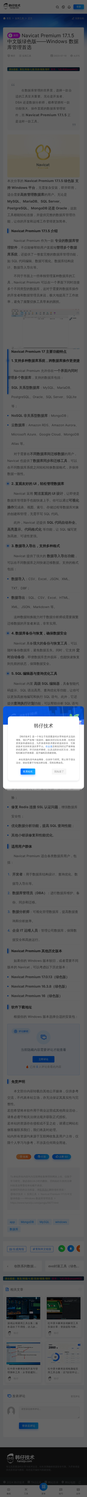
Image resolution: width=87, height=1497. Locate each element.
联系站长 (28, 771)
